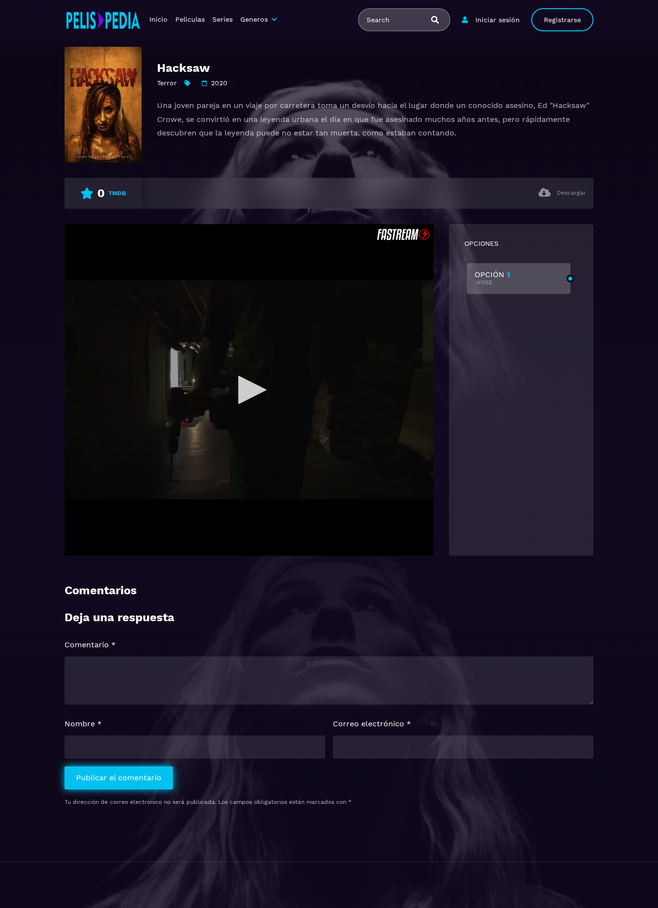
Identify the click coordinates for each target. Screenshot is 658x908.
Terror (167, 83)
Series (222, 19)
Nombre (83, 723)
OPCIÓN (492, 278)
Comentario (90, 644)
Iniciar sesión (497, 20)
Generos (254, 19)
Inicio (158, 19)
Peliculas (190, 19)
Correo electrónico (372, 723)
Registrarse (562, 20)
